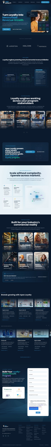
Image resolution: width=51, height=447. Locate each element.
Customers (27, 2)
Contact (43, 433)
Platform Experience (22, 427)
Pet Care (35, 431)
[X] (6, 436)
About (43, 427)
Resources (33, 2)
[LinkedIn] (3, 436)
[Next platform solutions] (27, 132)
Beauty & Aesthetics (37, 439)
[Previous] (46, 326)
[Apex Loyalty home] (7, 2)
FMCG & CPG (36, 427)
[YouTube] (8, 436)
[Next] (49, 326)
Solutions (20, 2)
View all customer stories (25, 357)
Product (14, 2)
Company (38, 2)
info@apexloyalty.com (7, 433)
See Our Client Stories (17, 29)
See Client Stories (40, 151)
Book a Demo (6, 29)
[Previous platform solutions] (24, 132)
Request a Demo (45, 2)
